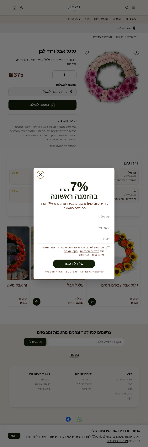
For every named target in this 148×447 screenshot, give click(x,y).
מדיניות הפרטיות (89, 251)
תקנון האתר (71, 251)
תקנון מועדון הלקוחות (91, 254)
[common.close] (40, 175)
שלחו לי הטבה (74, 263)
